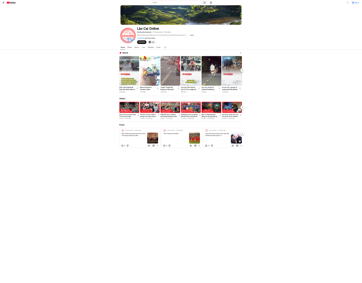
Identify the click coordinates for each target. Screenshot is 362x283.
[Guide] (3, 3)
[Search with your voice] (211, 3)
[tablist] (181, 47)
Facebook (141, 38)
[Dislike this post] (127, 145)
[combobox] (177, 3)
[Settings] (348, 3)
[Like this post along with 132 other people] (206, 145)
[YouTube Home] (11, 2)
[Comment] (153, 146)
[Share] (149, 146)
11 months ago (221, 130)
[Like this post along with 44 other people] (164, 145)
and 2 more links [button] (150, 38)
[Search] (205, 3)
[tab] (122, 47)
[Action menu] (157, 146)
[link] (140, 138)
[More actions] (241, 53)
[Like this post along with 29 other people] (122, 145)
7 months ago (179, 130)
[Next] (242, 70)
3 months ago (137, 130)
